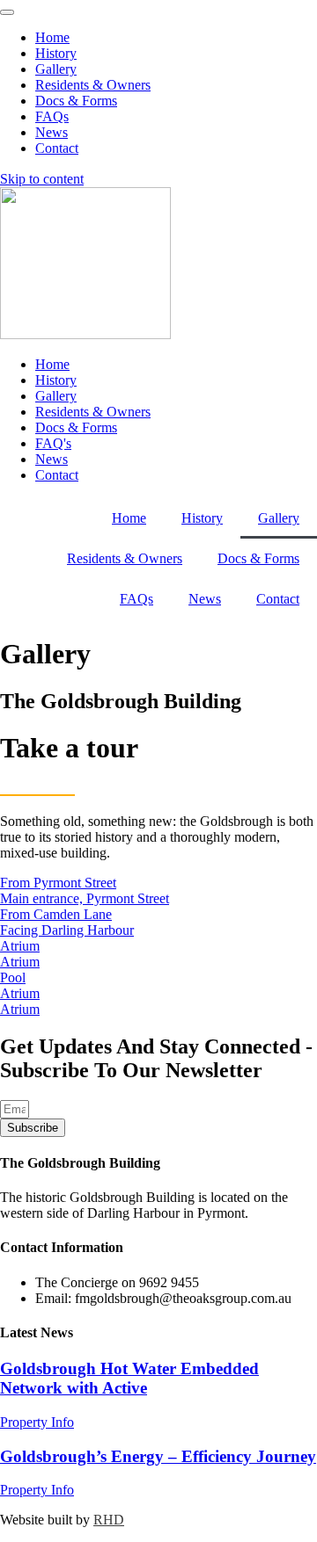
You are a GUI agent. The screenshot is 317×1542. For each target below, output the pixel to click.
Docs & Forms (258, 558)
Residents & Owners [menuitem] (93, 84)
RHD (108, 1519)
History (202, 517)
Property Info (37, 1422)
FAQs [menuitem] (52, 116)
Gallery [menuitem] (56, 69)
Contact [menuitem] (56, 148)
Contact (277, 598)
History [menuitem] (56, 53)
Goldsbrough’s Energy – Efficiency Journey (158, 1456)
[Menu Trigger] (7, 12)
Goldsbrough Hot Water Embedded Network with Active (129, 1378)
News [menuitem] (51, 132)
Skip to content (42, 178)
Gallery (278, 517)
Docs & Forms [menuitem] (76, 100)
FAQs (136, 598)
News (204, 598)
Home (129, 517)
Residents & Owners (124, 558)
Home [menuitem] (52, 37)
